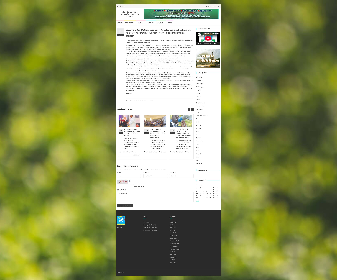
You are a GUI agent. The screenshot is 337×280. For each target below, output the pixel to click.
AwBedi (198, 90)
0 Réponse (153, 100)
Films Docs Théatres (201, 115)
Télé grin (198, 150)
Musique (150, 23)
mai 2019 (172, 227)
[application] (208, 38)
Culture (160, 23)
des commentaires (150, 227)
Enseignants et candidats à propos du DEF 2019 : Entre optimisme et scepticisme (157, 133)
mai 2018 (172, 260)
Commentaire (121, 190)
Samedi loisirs (200, 141)
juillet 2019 (173, 222)
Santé (197, 144)
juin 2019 (172, 224)
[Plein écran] (217, 43)
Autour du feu (200, 80)
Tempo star (199, 154)
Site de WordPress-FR (150, 230)
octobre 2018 (174, 246)
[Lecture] (198, 43)
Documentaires (200, 106)
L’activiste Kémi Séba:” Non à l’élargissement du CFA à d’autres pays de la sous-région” (183, 133)
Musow (198, 131)
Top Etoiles (199, 163)
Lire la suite (136, 155)
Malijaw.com (130, 12)
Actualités (129, 23)
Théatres (198, 157)
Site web (173, 172)
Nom (119, 172)
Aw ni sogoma (200, 83)
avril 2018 (173, 262)
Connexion (146, 222)
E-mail (145, 172)
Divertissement (200, 103)
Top (133, 152)
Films (197, 112)
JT (197, 118)
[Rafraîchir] (130, 181)
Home (214, 6)
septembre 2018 (174, 249)
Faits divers (199, 109)
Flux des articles (149, 224)
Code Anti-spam (139, 186)
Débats (198, 99)
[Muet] (215, 43)
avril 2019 (173, 230)
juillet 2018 (173, 254)
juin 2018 (172, 257)
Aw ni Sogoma (200, 87)
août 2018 (173, 251)
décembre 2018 (174, 241)
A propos (207, 6)
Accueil (119, 23)
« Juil (197, 201)
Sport (170, 23)
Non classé (199, 134)
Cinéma (139, 23)
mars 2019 (173, 233)
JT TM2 (198, 122)
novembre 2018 (174, 243)
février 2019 (173, 235)
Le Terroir (198, 125)
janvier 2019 (173, 238)
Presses (144, 100)
